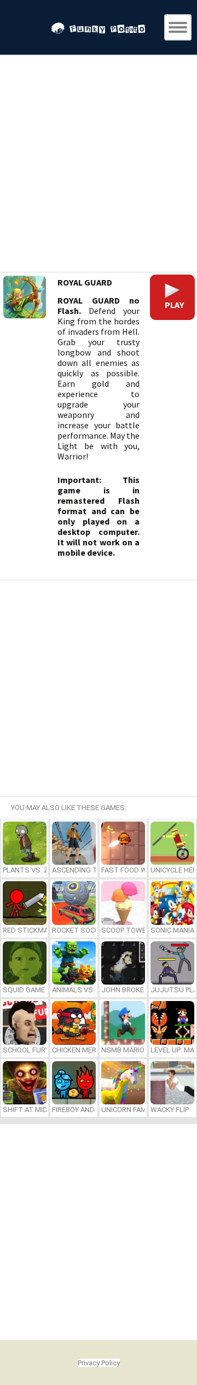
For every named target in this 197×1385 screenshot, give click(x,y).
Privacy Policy (99, 1363)
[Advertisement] (98, 165)
